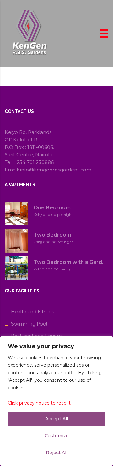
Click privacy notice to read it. (40, 403)
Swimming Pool (29, 324)
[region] (56, 401)
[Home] (28, 33)
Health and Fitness (32, 312)
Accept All (56, 418)
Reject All (56, 452)
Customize (57, 435)
